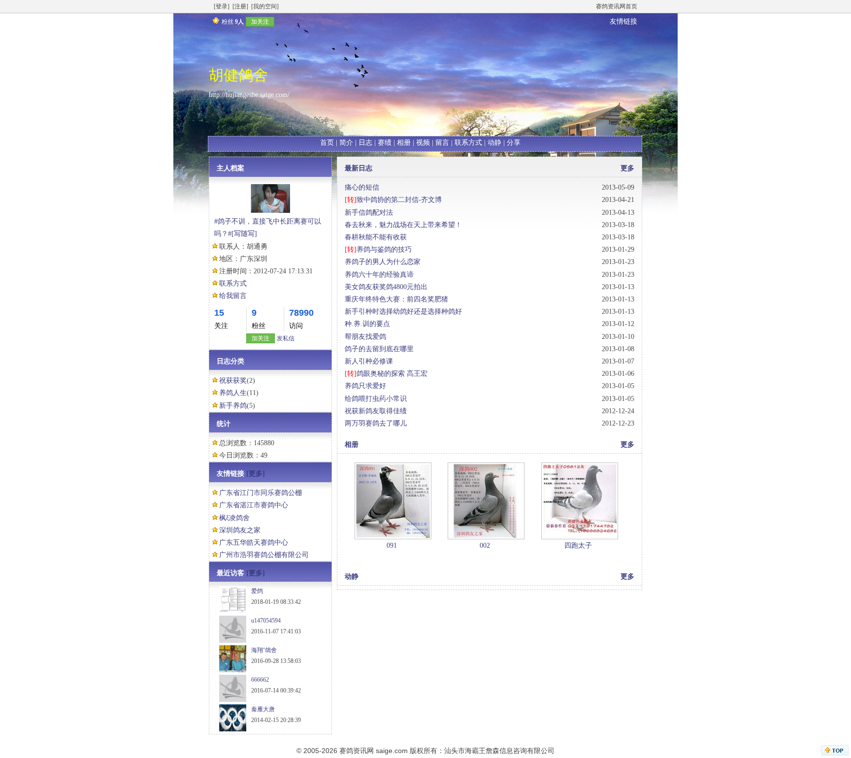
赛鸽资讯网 (356, 751)
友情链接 (623, 21)
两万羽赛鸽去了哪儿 (376, 423)
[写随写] (244, 233)
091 (392, 545)
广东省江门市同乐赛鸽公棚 (260, 492)
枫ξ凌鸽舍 (234, 518)
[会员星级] (214, 21)
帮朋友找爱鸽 (365, 336)
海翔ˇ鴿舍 (264, 650)
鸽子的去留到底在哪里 (379, 349)
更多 (627, 168)
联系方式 (468, 142)
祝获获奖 (233, 380)
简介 (346, 142)
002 (485, 545)
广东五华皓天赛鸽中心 (253, 542)
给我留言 (233, 295)
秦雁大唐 (263, 709)
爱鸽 (257, 591)
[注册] (240, 6)
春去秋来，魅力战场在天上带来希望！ (403, 225)
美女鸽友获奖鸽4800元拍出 (386, 287)
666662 (260, 679)
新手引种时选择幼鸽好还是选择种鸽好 (403, 311)
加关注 (260, 21)
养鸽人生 (233, 392)
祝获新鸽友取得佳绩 (376, 411)
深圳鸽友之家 (240, 530)
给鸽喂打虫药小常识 (376, 398)
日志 (365, 142)
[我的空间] (265, 6)
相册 (404, 142)
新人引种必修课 (369, 361)
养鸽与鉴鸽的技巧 (384, 249)
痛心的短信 (362, 187)
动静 (494, 142)
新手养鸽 (233, 405)
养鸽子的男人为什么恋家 (383, 261)
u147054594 (266, 620)
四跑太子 (578, 545)
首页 (327, 142)
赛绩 (385, 142)
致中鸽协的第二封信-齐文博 (399, 199)
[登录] (221, 6)
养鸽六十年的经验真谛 (379, 274)
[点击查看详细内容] (393, 500)
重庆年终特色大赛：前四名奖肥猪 (396, 299)
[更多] (255, 473)
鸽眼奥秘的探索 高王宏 (392, 373)
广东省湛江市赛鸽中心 (253, 505)
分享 (514, 142)
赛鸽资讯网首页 (616, 6)
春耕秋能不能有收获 (376, 237)
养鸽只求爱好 (365, 386)
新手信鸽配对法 (369, 212)
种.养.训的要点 (367, 324)
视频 (423, 142)
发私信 (286, 338)
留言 (442, 142)
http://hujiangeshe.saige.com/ (249, 95)
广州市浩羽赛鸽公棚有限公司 (264, 555)
